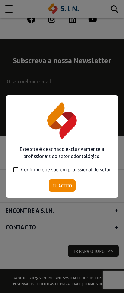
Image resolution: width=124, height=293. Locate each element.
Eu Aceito (62, 186)
